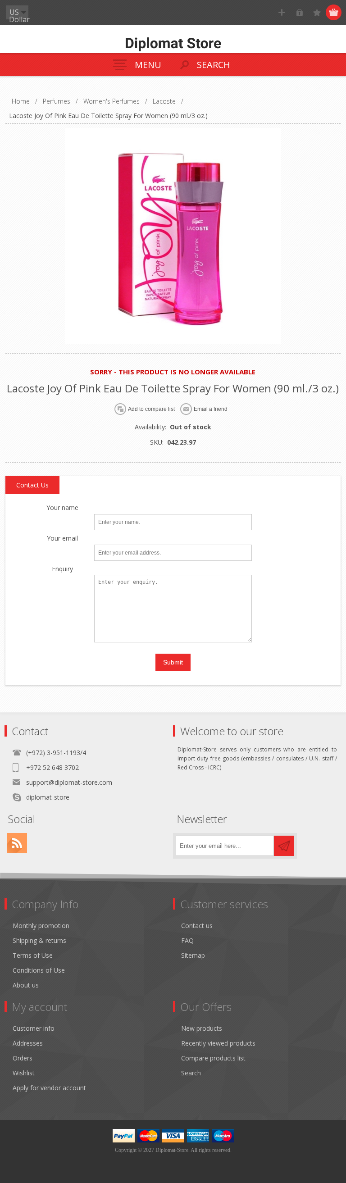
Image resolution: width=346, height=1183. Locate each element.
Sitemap (193, 955)
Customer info (34, 1028)
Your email (62, 538)
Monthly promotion (41, 925)
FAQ (187, 940)
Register (282, 12)
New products (201, 1028)
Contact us (197, 925)
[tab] (32, 485)
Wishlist (24, 1073)
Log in (299, 12)
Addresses (28, 1043)
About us (26, 985)
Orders (22, 1058)
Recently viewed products (218, 1043)
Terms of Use (33, 955)
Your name (62, 508)
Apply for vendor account (49, 1087)
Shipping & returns (39, 940)
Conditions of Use (39, 970)
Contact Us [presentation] (32, 485)
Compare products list (213, 1058)
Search (191, 1073)
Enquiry (62, 569)
